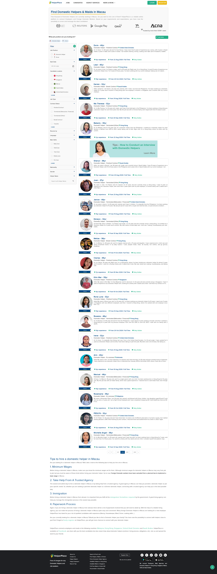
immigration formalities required (122, 497)
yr (103, 45)
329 (127, 452)
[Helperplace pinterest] (156, 555)
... (114, 452)
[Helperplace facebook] (142, 555)
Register (162, 3)
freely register (68, 520)
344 (135, 452)
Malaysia (100, 528)
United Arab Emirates (131, 528)
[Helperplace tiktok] (151, 555)
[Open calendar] (73, 66)
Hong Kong (109, 528)
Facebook (62, 531)
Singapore (118, 528)
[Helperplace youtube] (160, 555)
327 (118, 452)
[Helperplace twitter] (146, 555)
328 (122, 452)
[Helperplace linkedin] (165, 555)
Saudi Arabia (148, 528)
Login (152, 3)
